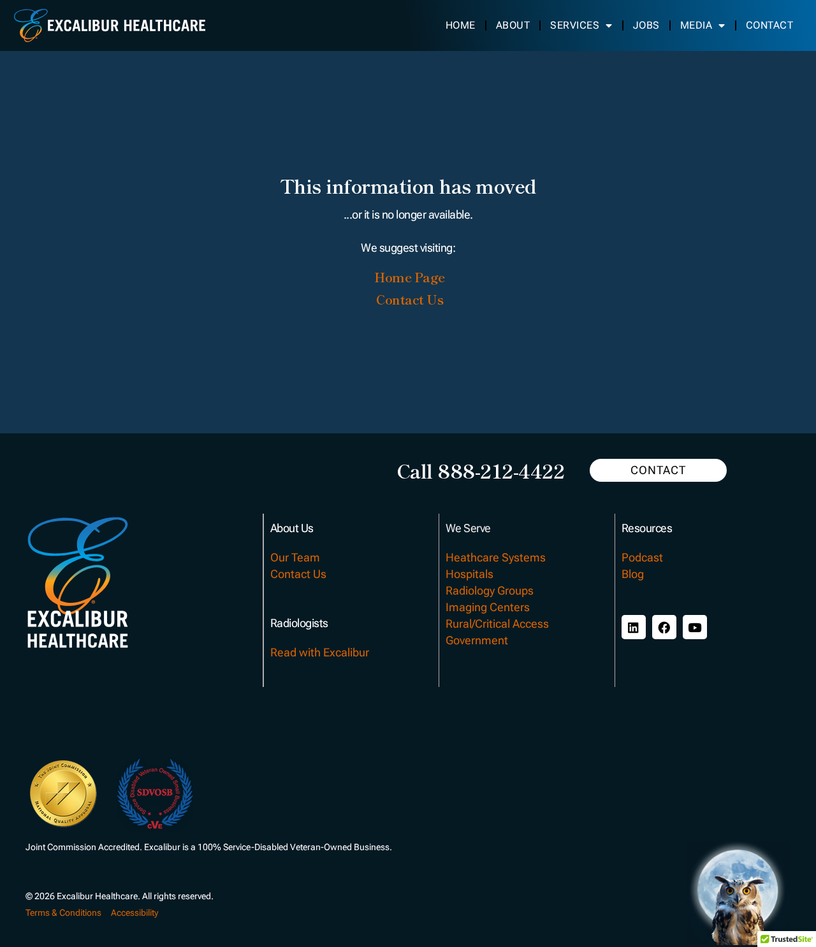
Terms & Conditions (63, 912)
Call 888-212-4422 (481, 470)
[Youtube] (695, 627)
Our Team (295, 557)
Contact (769, 25)
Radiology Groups (490, 590)
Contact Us (298, 574)
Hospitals (469, 574)
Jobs (645, 25)
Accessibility (134, 912)
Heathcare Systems (496, 557)
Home (460, 25)
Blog (633, 574)
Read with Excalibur (319, 652)
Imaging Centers (488, 607)
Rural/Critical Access (497, 623)
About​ (512, 25)
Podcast (642, 557)
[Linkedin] (634, 627)
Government (477, 640)
